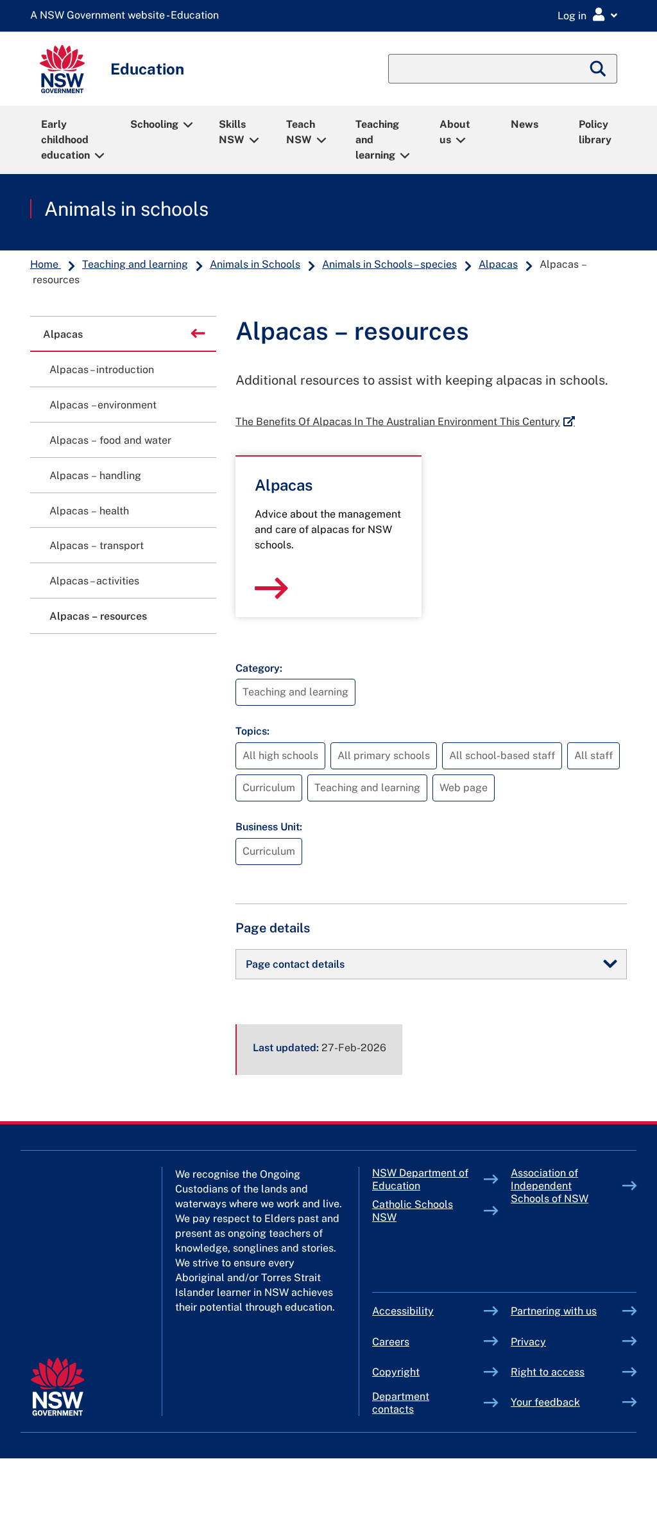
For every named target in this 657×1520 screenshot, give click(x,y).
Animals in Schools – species (389, 264)
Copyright (396, 1372)
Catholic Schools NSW (414, 1210)
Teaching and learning (377, 139)
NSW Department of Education (420, 1179)
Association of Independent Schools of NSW (566, 1186)
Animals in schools (126, 208)
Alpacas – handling (95, 475)
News (524, 124)
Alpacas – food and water (110, 440)
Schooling (154, 124)
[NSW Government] (57, 1387)
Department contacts (400, 1402)
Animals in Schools (255, 264)
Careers (390, 1342)
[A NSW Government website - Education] (127, 15)
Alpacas (498, 264)
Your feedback (545, 1402)
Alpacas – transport (96, 545)
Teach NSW (300, 132)
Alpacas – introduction (101, 369)
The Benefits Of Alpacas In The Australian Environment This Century (405, 421)
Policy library (595, 132)
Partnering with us (554, 1311)
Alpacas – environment (103, 405)
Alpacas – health (89, 511)
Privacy (528, 1342)
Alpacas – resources (98, 616)
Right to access (547, 1372)
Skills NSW (232, 132)
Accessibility (403, 1311)
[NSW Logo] (62, 69)
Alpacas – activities (94, 581)
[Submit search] (598, 68)
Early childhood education (65, 139)
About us (454, 132)
